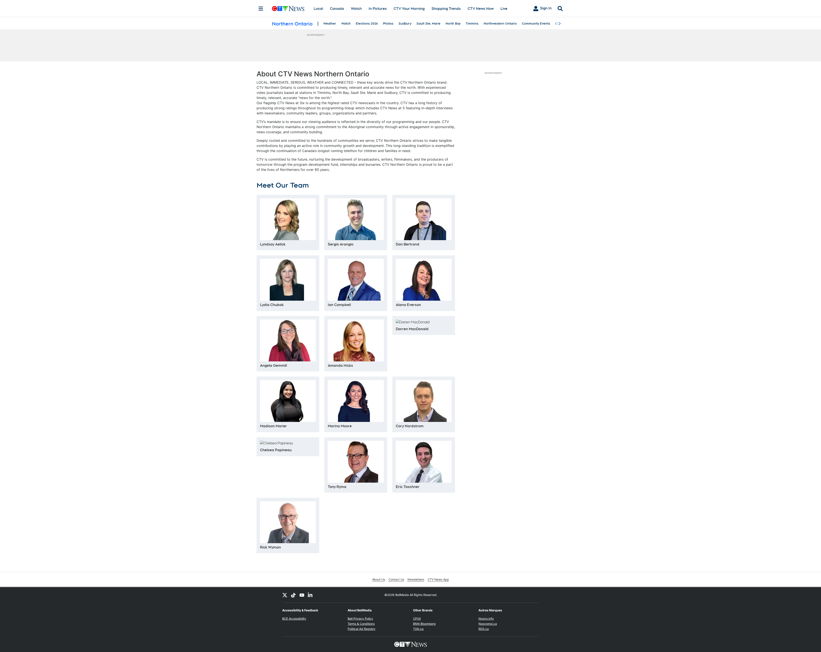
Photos (388, 23)
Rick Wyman (270, 547)
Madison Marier (273, 426)
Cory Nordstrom (410, 426)
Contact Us (396, 579)
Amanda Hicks (340, 366)
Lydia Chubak (272, 305)
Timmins (472, 23)
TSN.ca (418, 629)
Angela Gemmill (273, 366)
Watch (356, 9)
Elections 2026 (367, 23)
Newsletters (416, 579)
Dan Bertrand (407, 244)
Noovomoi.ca (487, 623)
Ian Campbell (339, 305)
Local (318, 9)
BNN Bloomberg (424, 623)
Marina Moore (340, 426)
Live (504, 9)
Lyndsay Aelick (272, 244)
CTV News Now (481, 9)
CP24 (417, 618)
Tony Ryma (337, 487)
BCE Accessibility (294, 618)
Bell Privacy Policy (360, 618)
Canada (337, 9)
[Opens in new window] (356, 462)
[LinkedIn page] (310, 594)
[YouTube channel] (301, 594)
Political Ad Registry (361, 629)
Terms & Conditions (361, 623)
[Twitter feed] (284, 594)
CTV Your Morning (409, 9)
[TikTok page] (293, 594)
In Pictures (378, 9)
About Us (378, 579)
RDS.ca (483, 629)
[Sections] (261, 8)
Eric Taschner (407, 487)
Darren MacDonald (412, 329)
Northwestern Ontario (500, 23)
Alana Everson (408, 305)
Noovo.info (486, 618)
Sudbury (405, 23)
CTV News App (438, 579)
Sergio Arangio (340, 244)
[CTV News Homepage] (288, 8)
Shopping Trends (446, 9)
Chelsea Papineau (276, 450)
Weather (329, 23)
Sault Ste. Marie (428, 23)
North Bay (453, 23)
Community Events (536, 23)
